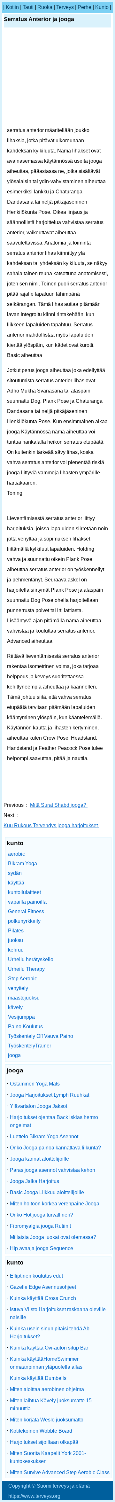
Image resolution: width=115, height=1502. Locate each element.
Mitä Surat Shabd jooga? (59, 805)
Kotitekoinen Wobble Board (41, 1431)
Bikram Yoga (22, 863)
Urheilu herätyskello (30, 959)
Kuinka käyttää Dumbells (38, 1378)
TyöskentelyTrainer (29, 1045)
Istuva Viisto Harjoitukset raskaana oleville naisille (58, 1313)
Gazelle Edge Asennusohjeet (43, 1287)
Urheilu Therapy (26, 969)
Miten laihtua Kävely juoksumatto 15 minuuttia (51, 1404)
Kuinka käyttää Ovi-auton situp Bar (49, 1347)
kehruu (16, 950)
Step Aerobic (22, 978)
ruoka (44, 7)
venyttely (18, 988)
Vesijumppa (21, 1017)
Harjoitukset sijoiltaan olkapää (44, 1442)
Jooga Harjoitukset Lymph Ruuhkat (49, 1095)
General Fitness (26, 911)
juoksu (15, 940)
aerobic (16, 854)
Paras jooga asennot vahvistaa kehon (52, 1170)
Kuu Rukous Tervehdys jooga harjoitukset (51, 825)
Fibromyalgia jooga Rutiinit (40, 1226)
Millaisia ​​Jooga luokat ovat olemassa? (53, 1237)
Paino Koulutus (25, 1026)
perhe (84, 7)
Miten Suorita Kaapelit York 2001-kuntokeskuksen (48, 1457)
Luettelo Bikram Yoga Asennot (44, 1136)
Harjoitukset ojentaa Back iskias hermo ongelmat (54, 1121)
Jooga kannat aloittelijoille (39, 1159)
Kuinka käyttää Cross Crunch (43, 1298)
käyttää (16, 882)
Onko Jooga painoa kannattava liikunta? (55, 1147)
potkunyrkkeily (24, 921)
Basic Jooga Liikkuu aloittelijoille (47, 1192)
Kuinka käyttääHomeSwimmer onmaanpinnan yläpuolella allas (46, 1363)
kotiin (12, 7)
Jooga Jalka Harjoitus (34, 1181)
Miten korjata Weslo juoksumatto (46, 1419)
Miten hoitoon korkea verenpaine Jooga (54, 1203)
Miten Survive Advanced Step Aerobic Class (60, 1472)
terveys (65, 7)
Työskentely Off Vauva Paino (40, 1036)
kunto (102, 7)
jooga (14, 1055)
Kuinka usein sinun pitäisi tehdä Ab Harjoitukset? (49, 1332)
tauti (28, 7)
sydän (15, 873)
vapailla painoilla (27, 902)
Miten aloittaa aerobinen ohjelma (47, 1389)
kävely (15, 1007)
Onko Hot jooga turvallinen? (41, 1215)
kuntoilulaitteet (24, 892)
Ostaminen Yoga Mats (35, 1083)
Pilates (16, 930)
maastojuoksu (24, 997)
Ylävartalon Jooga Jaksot (38, 1106)
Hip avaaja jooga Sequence (41, 1248)
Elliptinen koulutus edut (36, 1276)
